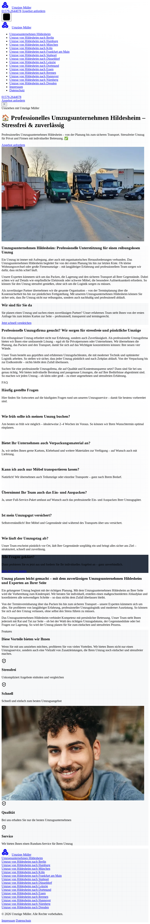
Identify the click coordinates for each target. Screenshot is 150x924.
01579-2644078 (11, 11)
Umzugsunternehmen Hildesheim (30, 34)
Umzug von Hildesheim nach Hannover (34, 76)
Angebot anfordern (33, 11)
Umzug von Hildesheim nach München (33, 44)
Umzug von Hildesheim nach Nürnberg (33, 79)
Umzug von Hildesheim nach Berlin (31, 37)
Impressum (16, 86)
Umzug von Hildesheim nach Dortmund (34, 65)
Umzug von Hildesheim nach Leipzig (32, 62)
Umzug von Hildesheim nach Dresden (33, 83)
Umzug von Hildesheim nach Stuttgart (33, 55)
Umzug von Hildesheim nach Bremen (32, 72)
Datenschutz (17, 90)
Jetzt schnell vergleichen (16, 323)
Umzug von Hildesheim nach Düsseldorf (34, 58)
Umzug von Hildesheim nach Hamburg (33, 41)
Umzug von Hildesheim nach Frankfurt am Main (39, 51)
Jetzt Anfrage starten (14, 571)
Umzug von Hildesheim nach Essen (31, 69)
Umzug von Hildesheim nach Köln (31, 48)
